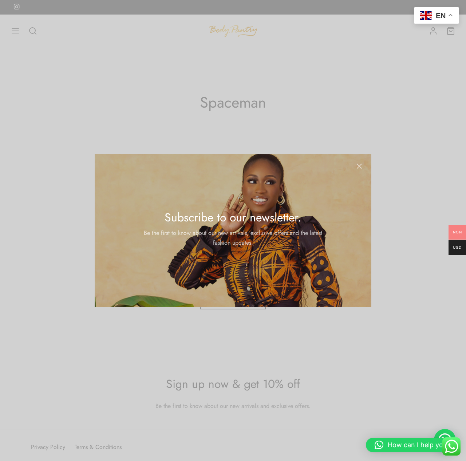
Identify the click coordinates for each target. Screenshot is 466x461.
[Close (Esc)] (359, 166)
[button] (412, 445)
